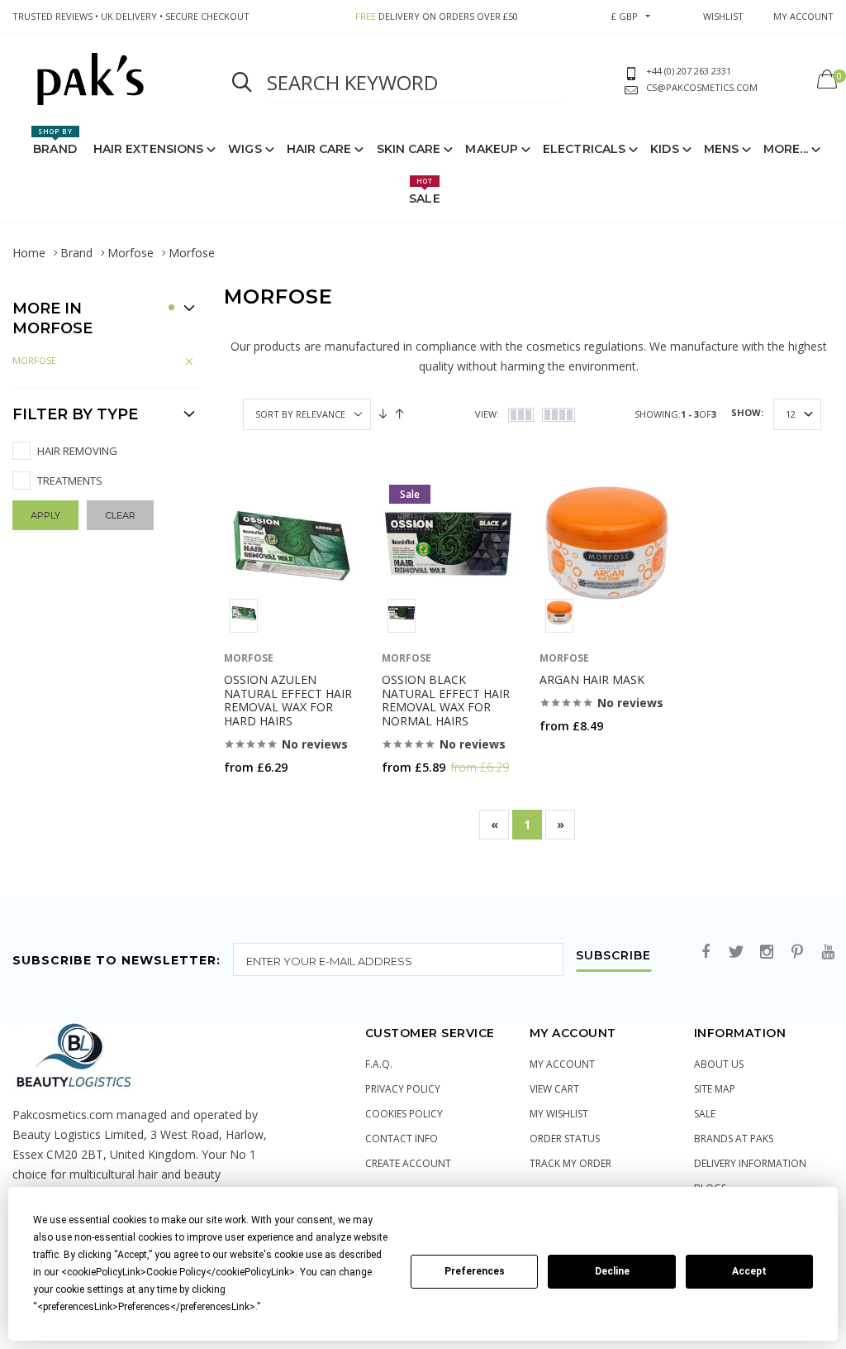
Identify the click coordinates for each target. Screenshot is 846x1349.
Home (28, 253)
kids (664, 148)
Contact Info (401, 1138)
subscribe (613, 956)
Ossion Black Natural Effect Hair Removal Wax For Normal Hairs (446, 700)
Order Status (565, 1138)
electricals (584, 148)
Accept (749, 1271)
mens (721, 148)
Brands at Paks (733, 1138)
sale (704, 1114)
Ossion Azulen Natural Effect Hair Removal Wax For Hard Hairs (288, 700)
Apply (45, 515)
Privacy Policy (402, 1089)
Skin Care (409, 148)
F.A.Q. (378, 1064)
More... (785, 148)
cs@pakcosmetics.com (702, 87)
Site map (714, 1089)
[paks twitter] (736, 952)
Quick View (267, 799)
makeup (491, 148)
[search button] (242, 82)
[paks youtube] (828, 952)
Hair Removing (77, 450)
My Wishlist (559, 1114)
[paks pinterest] (797, 952)
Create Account (408, 1163)
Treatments (69, 480)
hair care (319, 148)
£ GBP (624, 16)
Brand (55, 141)
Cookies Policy (404, 1114)
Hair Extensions (148, 148)
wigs (244, 148)
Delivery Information (750, 1163)
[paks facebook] (705, 952)
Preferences (474, 1271)
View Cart (554, 1089)
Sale (424, 191)
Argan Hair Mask (591, 679)
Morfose (130, 253)
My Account (562, 1064)
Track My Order (570, 1163)
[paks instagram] (766, 952)
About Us (719, 1064)
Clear (120, 515)
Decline (612, 1271)
